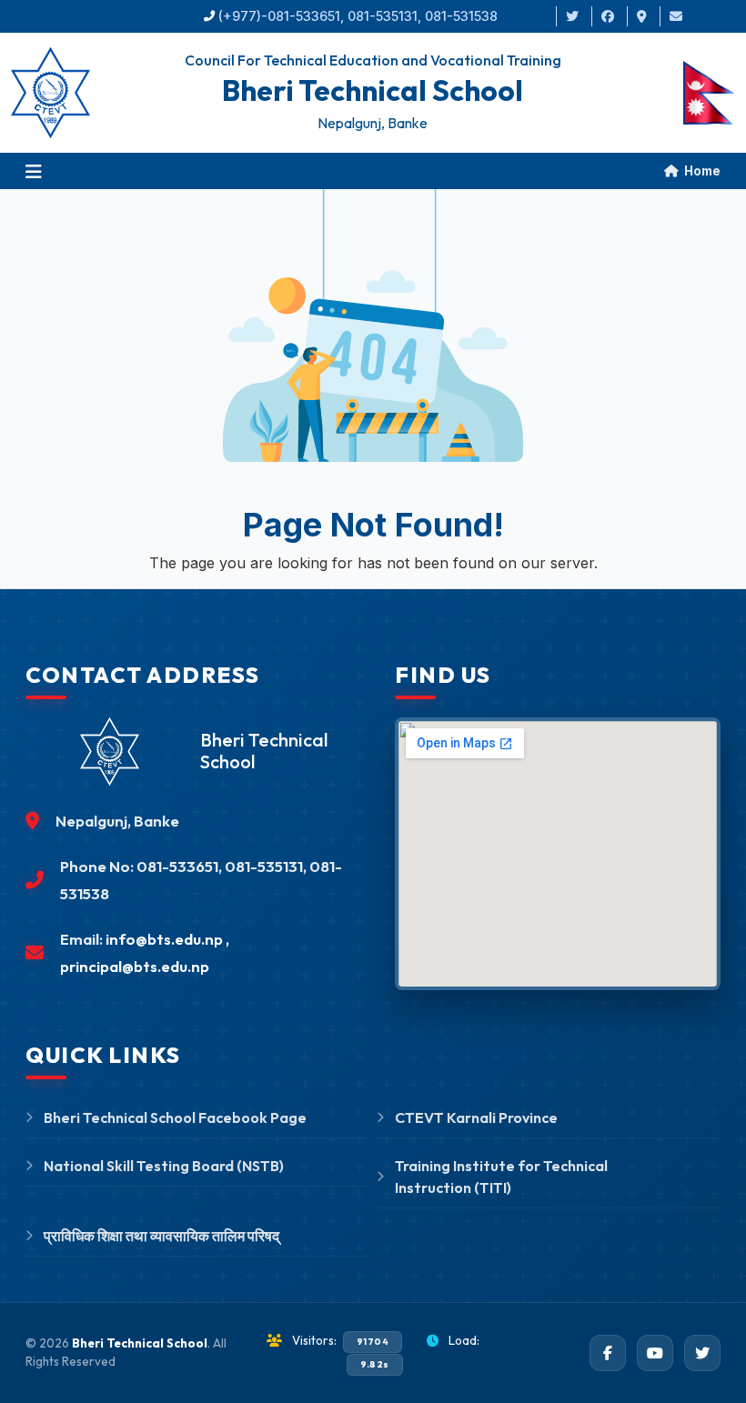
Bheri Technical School (139, 1343)
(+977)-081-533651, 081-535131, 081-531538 (358, 16)
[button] (33, 171)
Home (701, 171)
